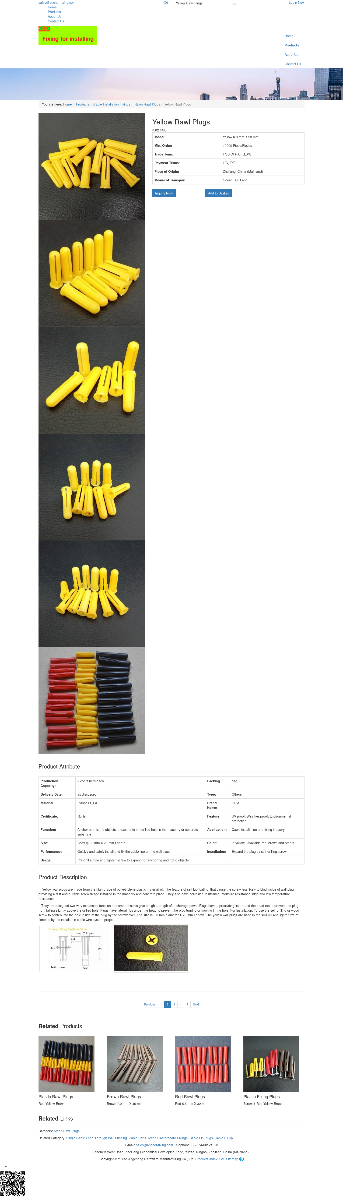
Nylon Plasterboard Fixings (168, 1138)
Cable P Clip (224, 1138)
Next (196, 1004)
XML (222, 1159)
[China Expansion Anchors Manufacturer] (67, 35)
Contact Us (56, 21)
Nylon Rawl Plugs (147, 104)
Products (54, 11)
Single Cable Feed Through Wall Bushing (96, 1138)
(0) (166, 2)
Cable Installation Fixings (111, 104)
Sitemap (232, 1159)
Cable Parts (137, 1138)
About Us (54, 16)
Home (52, 7)
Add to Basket (218, 193)
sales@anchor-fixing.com (57, 2)
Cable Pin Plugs (201, 1138)
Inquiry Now (164, 193)
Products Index (206, 1159)
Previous (149, 1004)
